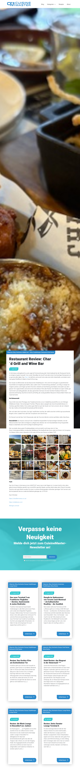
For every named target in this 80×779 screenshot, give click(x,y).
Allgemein (10, 352)
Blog (42, 4)
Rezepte (61, 4)
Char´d (27, 377)
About (68, 4)
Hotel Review (65, 647)
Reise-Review (54, 586)
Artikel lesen (28, 634)
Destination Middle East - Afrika (24, 352)
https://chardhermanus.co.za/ (17, 498)
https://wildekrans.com (15, 502)
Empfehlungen (37, 352)
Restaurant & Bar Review (47, 352)
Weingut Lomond (14, 505)
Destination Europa (23, 584)
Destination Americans (58, 584)
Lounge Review (13, 586)
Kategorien (50, 4)
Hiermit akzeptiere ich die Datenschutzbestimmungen (40, 560)
